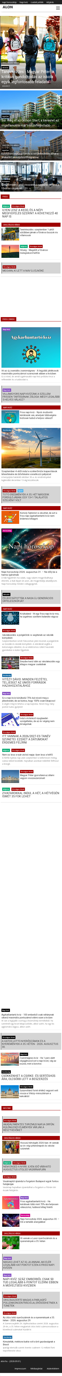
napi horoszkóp (9, 2)
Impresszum (20, 1368)
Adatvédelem (53, 1368)
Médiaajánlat (36, 1368)
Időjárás (50, 2)
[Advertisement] (31, 299)
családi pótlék (37, 2)
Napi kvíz (23, 2)
